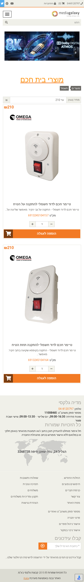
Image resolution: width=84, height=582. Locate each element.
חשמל (64, 88)
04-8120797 (73, 3)
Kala (26, 578)
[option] (42, 46)
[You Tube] (12, 3)
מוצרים (76, 88)
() (60, 3)
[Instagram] (2, 3)
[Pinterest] (7, 3)
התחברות (49, 3)
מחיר (74, 99)
